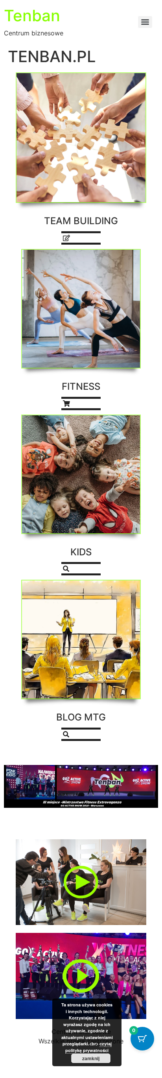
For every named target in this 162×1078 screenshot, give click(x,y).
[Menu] (145, 22)
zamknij (90, 1058)
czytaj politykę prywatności (88, 1047)
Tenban (32, 15)
